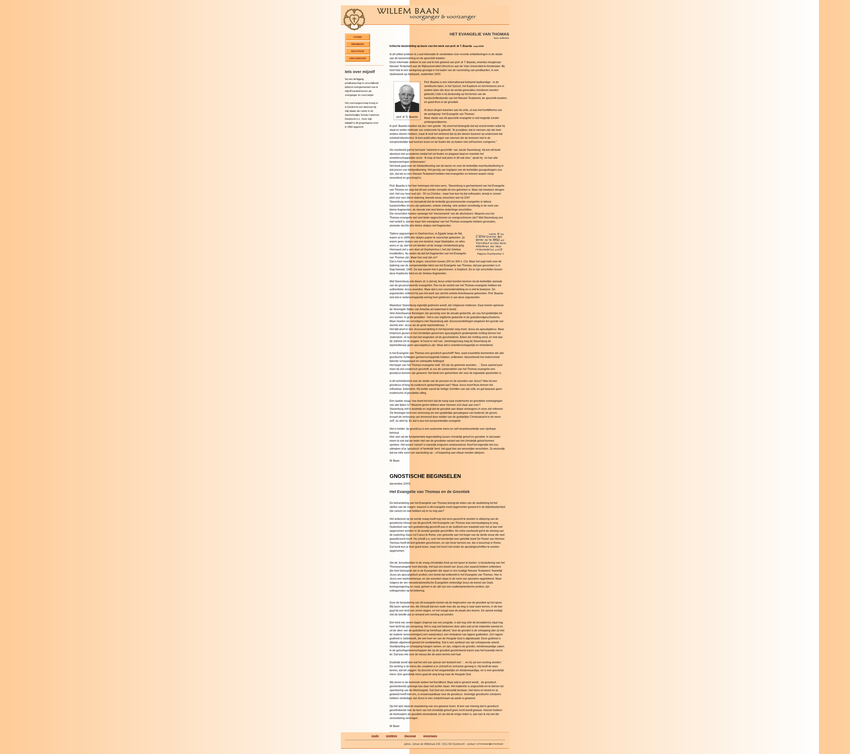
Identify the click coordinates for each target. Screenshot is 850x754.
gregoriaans (430, 736)
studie (375, 736)
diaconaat (410, 736)
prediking (391, 736)
